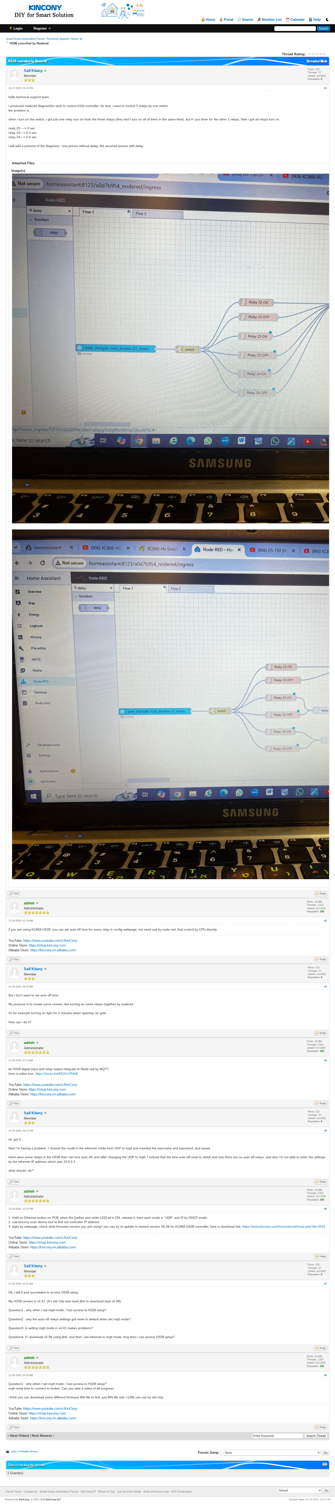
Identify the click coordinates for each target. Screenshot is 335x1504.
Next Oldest (19, 1436)
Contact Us (30, 1491)
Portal (228, 19)
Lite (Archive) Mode (129, 1491)
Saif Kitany (33, 71)
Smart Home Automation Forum (25, 39)
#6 (325, 1208)
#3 (325, 986)
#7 (325, 1283)
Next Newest (42, 1436)
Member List (272, 19)
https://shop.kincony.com (47, 945)
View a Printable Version (24, 1451)
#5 (325, 1130)
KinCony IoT (53, 1499)
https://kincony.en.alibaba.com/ (53, 950)
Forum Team (13, 1491)
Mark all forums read (156, 1491)
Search (247, 19)
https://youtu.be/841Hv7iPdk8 (56, 1073)
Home (210, 19)
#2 (325, 920)
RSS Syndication (181, 1491)
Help (317, 19)
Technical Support (58, 39)
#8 (325, 1375)
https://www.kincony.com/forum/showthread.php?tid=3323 (283, 1226)
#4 (325, 1060)
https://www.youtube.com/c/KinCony (50, 940)
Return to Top (106, 1491)
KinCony (24, 1499)
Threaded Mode (316, 61)
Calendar (297, 19)
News (74, 39)
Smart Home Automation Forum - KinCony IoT (68, 1491)
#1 (325, 88)
